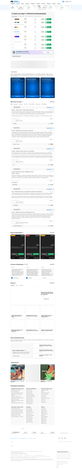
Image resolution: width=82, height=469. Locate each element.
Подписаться (17, 96)
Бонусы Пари (43, 399)
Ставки (17, 285)
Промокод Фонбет (29, 409)
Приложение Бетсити (29, 402)
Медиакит (34, 438)
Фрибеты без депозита (45, 390)
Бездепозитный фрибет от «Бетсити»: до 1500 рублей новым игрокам (17, 247)
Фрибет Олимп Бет (44, 411)
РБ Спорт (12, 285)
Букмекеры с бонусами (15, 399)
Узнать (48, 52)
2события (15, 182)
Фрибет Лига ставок (44, 413)
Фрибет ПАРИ (43, 408)
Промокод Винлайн (29, 411)
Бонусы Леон (43, 400)
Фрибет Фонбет (43, 409)
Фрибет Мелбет (43, 420)
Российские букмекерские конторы (17, 402)
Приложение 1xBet (29, 391)
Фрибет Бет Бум (43, 419)
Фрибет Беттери (43, 421)
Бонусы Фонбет (43, 396)
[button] (48, 19)
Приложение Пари (29, 403)
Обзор (43, 19)
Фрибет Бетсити (43, 417)
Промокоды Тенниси (29, 421)
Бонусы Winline (43, 395)
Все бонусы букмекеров (45, 392)
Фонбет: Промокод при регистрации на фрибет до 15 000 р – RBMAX (47, 247)
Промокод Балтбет (29, 420)
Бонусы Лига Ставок (44, 394)
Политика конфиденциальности (24, 438)
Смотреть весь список (16, 56)
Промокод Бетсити (29, 416)
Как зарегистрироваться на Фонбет (17, 416)
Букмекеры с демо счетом (15, 396)
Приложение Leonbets (29, 394)
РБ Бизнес (21, 285)
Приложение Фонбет (29, 400)
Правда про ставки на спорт (16, 413)
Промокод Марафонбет (30, 415)
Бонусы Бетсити (43, 402)
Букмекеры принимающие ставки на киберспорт (17, 401)
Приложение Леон (29, 398)
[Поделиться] (53, 107)
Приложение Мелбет (29, 399)
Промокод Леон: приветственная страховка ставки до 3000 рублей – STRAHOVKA (32, 247)
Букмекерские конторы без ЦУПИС (17, 397)
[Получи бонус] (63, 1)
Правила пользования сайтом (14, 438)
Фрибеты (23, 244)
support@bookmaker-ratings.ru (40, 455)
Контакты (30, 438)
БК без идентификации (15, 391)
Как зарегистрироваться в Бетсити (17, 411)
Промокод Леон (28, 413)
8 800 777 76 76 (29, 455)
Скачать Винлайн (29, 390)
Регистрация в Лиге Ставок (15, 415)
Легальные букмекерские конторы (17, 392)
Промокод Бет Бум (29, 417)
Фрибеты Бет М (43, 423)
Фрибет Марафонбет (44, 416)
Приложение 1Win (29, 392)
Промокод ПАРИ (29, 408)
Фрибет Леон (43, 415)
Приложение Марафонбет (30, 395)
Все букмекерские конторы (15, 390)
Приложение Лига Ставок (30, 396)
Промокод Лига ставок (30, 412)
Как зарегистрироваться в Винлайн (17, 412)
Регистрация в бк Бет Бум (15, 408)
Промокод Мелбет (29, 419)
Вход (70, 1)
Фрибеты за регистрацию (45, 398)
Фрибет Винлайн (43, 412)
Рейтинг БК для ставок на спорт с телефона (16, 395)
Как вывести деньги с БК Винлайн (16, 409)
